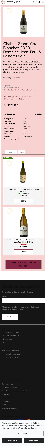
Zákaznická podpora (9, 408)
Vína (25, 119)
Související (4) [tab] (11, 152)
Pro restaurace (7, 398)
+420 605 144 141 (12, 336)
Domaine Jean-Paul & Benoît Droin (23, 90)
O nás (4, 405)
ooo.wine (8, 339)
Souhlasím (33, 440)
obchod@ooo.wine (12, 332)
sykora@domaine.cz (12, 354)
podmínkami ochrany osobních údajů (20, 308)
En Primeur (6, 401)
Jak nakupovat (7, 384)
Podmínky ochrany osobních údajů (14, 391)
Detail (23, 201)
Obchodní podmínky (9, 387)
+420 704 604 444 (13, 358)
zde (33, 428)
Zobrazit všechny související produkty (23, 264)
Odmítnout (12, 440)
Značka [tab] (21, 152)
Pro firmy (5, 394)
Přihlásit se (10, 317)
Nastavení (22, 433)
